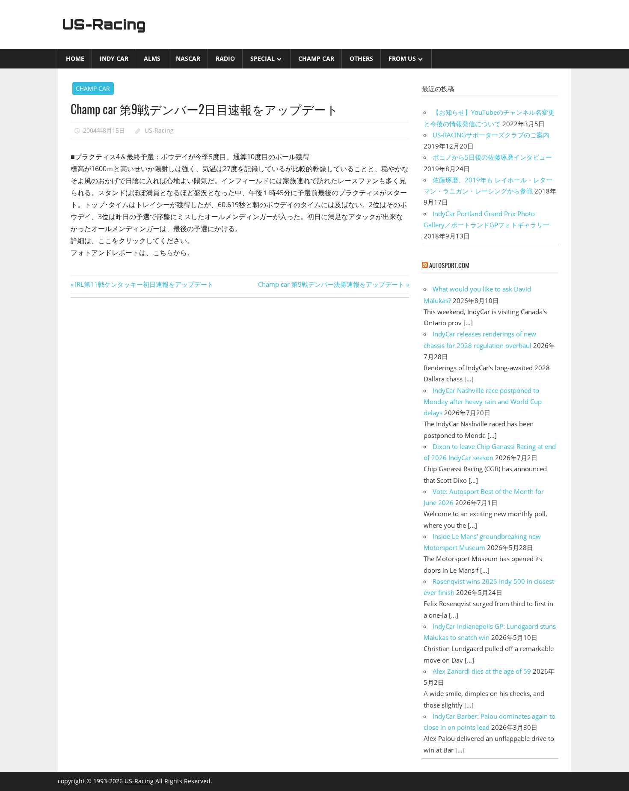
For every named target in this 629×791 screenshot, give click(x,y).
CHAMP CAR (316, 58)
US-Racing (104, 24)
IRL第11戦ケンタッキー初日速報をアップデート (144, 284)
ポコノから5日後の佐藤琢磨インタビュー (492, 157)
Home (75, 58)
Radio (225, 58)
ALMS (152, 58)
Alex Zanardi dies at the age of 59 (482, 671)
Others (361, 58)
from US (402, 58)
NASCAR (188, 58)
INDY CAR (114, 58)
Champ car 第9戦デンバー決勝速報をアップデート (331, 284)
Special (262, 58)
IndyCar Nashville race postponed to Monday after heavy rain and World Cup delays (483, 401)
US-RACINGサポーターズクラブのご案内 (491, 135)
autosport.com (449, 265)
